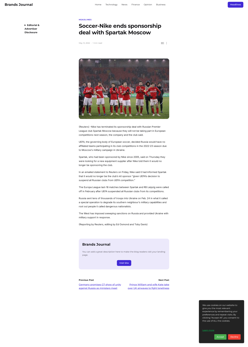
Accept (220, 337)
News (124, 4)
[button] (166, 43)
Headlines (235, 4)
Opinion (148, 4)
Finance (135, 4)
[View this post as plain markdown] (162, 43)
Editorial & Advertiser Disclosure (32, 29)
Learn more (208, 330)
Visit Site (124, 263)
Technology (112, 4)
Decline (234, 337)
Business (160, 4)
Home (98, 4)
